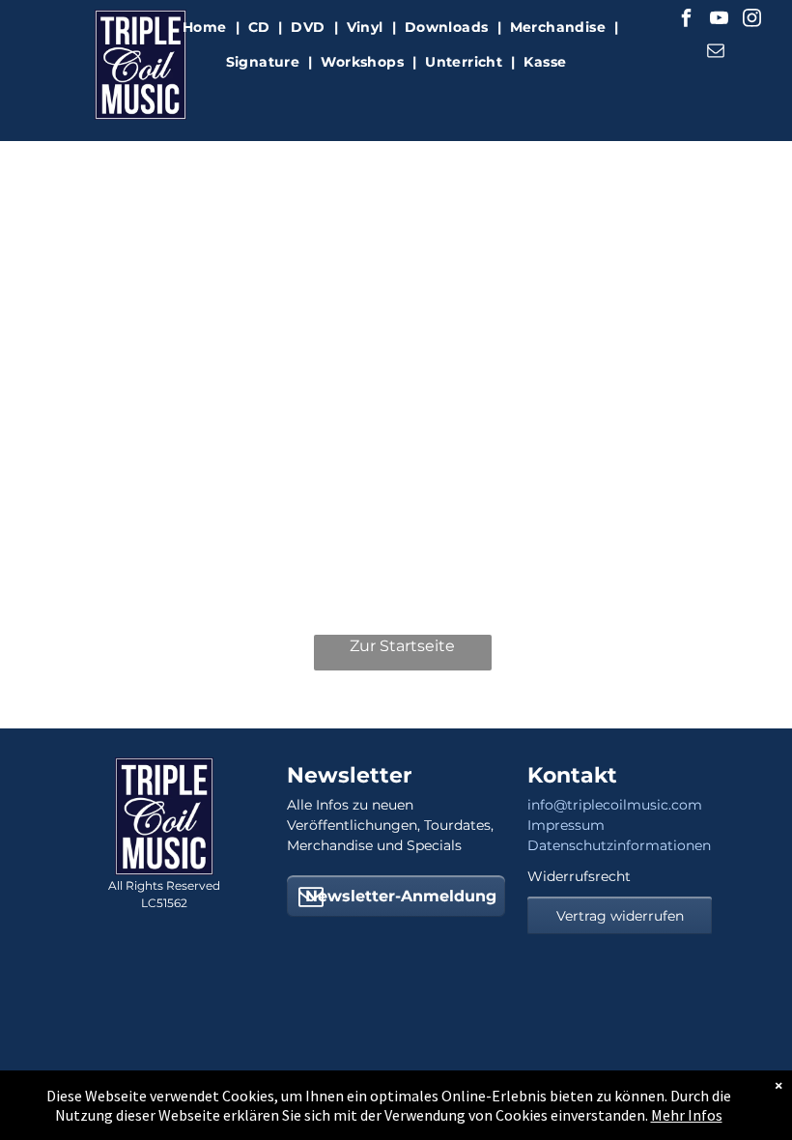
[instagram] (752, 21)
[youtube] (719, 21)
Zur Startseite (402, 646)
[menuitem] (207, 27)
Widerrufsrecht (579, 876)
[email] (715, 53)
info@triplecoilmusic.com (614, 804)
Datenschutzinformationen (619, 845)
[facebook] (686, 21)
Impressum (566, 825)
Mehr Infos (686, 1115)
